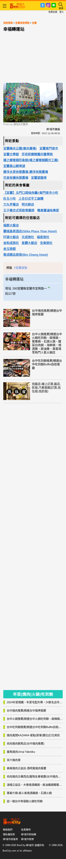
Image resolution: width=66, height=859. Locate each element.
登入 (61, 12)
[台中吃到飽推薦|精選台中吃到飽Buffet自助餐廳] (16, 368)
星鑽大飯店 (29, 243)
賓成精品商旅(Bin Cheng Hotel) (25, 255)
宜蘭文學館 (11, 154)
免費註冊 (52, 12)
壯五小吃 (9, 198)
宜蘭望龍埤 (39, 178)
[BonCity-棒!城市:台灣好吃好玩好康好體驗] (17, 5)
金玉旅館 (9, 249)
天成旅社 (28, 237)
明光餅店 (28, 204)
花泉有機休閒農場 (15, 178)
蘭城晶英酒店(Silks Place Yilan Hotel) (30, 231)
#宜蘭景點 (20, 267)
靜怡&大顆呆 (21, 124)
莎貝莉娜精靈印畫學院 (37, 154)
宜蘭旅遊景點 (22, 22)
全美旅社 (46, 243)
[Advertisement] (33, 56)
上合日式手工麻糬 (31, 198)
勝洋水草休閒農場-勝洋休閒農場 (25, 172)
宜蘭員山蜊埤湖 (14, 166)
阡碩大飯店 (11, 237)
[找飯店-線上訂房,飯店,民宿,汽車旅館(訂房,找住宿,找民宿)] (16, 391)
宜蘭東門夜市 (48, 148)
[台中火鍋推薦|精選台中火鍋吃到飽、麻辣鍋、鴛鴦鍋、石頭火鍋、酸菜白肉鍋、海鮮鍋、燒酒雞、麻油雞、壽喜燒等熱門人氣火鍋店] (16, 341)
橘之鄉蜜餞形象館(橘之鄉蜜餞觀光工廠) (30, 160)
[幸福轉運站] (54, 286)
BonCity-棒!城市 (25, 845)
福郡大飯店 (11, 225)
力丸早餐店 (11, 204)
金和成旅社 (11, 243)
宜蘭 (34, 22)
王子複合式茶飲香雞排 (18, 210)
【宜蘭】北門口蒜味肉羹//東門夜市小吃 (30, 193)
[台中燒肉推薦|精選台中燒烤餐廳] (16, 318)
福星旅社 (43, 237)
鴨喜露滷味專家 (48, 210)
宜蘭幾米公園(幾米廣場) (20, 148)
